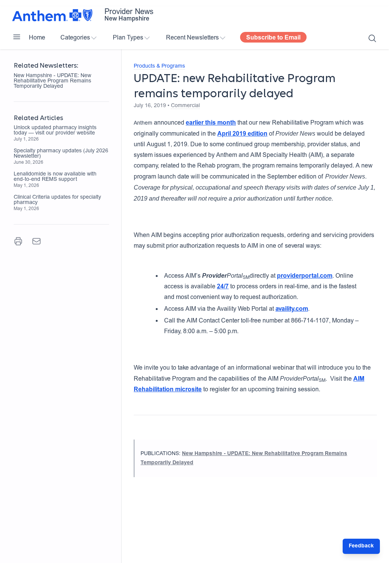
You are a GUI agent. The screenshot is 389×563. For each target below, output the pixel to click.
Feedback (361, 546)
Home (37, 38)
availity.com (291, 309)
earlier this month (211, 123)
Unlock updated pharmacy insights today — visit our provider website (55, 130)
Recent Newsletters (192, 38)
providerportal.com (304, 276)
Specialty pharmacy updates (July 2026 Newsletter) (61, 154)
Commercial (185, 106)
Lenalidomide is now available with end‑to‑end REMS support (55, 177)
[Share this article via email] (36, 241)
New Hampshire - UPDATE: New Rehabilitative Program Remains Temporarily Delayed (52, 81)
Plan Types (128, 38)
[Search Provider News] (372, 38)
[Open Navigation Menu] (16, 36)
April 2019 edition (242, 134)
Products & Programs (159, 66)
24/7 (223, 287)
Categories (75, 38)
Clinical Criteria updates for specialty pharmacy (57, 200)
